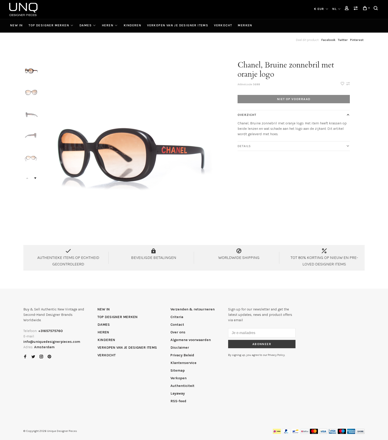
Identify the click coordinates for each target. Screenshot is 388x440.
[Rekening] (347, 9)
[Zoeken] (376, 9)
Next (35, 178)
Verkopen (178, 378)
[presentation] (31, 69)
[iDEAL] (277, 433)
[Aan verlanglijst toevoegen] (343, 84)
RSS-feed (178, 401)
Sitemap (177, 370)
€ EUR (319, 9)
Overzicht (247, 115)
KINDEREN (132, 25)
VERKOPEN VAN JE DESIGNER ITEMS (177, 25)
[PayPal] (286, 433)
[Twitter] (33, 357)
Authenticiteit (182, 386)
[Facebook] (25, 357)
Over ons (177, 332)
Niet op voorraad (293, 99)
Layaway (177, 393)
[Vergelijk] (356, 9)
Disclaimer (179, 347)
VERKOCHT (223, 25)
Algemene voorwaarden (190, 340)
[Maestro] (342, 433)
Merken (245, 25)
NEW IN (16, 25)
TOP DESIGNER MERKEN (49, 25)
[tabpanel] (130, 143)
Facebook (328, 40)
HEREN (107, 25)
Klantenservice (183, 363)
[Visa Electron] (332, 433)
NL (334, 9)
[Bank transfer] (360, 433)
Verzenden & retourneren (192, 309)
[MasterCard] (314, 433)
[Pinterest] (49, 357)
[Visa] (323, 433)
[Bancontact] (295, 433)
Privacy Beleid (182, 355)
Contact (177, 324)
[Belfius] (305, 433)
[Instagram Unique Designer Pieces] (41, 357)
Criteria (176, 317)
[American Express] (351, 433)
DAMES (85, 25)
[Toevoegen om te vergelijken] (348, 84)
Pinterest (357, 40)
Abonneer (261, 344)
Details (244, 146)
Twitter (343, 40)
